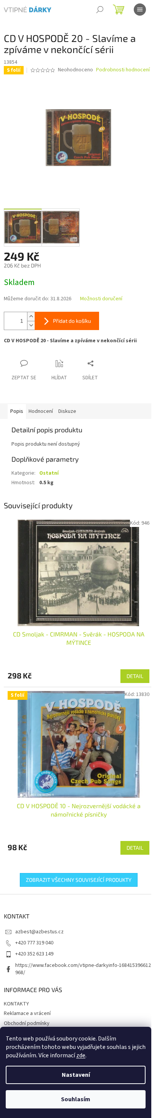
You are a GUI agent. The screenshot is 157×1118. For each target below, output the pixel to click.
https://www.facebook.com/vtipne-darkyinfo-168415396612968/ (83, 969)
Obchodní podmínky (27, 1023)
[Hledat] (99, 9)
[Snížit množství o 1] (31, 325)
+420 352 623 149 (34, 954)
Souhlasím (75, 1099)
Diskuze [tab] (67, 411)
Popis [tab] (16, 411)
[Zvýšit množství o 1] (31, 316)
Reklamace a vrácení (27, 1013)
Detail (135, 676)
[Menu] (139, 9)
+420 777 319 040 (34, 943)
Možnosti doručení (101, 299)
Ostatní (49, 473)
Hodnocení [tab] (41, 411)
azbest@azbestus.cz (39, 932)
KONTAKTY (16, 1004)
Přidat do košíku (72, 320)
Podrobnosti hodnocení (123, 70)
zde (80, 1055)
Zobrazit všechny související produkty (78, 879)
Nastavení (76, 1075)
